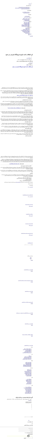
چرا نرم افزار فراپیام (28, 374)
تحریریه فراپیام (31, 62)
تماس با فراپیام (29, 369)
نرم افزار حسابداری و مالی (28, 5)
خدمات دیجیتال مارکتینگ (28, 356)
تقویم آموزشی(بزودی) (28, 388)
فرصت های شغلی (28, 381)
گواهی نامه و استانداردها (28, 373)
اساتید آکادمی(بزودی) (28, 391)
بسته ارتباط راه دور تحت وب (27, 358)
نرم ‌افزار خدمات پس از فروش (27, 349)
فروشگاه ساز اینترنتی (29, 10)
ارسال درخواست (30, 434)
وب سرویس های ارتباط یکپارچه (27, 352)
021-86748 (29, 400)
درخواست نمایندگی (28, 380)
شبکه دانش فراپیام (28, 383)
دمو (28, 420)
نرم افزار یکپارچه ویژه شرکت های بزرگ (24, 7)
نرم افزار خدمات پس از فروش (25, 8)
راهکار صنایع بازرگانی (28, 362)
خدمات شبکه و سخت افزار (27, 357)
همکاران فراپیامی (28, 375)
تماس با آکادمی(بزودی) (28, 392)
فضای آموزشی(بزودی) (28, 389)
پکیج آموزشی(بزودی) (28, 390)
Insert (24, 438)
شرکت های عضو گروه (28, 372)
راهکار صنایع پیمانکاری (28, 363)
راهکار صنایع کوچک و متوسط (27, 364)
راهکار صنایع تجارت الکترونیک (27, 365)
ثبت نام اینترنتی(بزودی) (28, 393)
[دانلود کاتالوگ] (31, 420)
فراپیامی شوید (29, 382)
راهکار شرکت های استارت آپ (27, 366)
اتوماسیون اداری (27, 16)
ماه (30, 257)
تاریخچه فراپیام (29, 370)
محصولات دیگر (29, 14)
